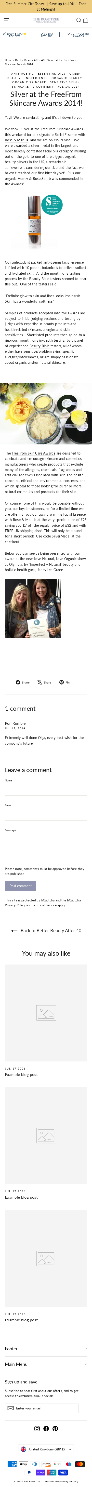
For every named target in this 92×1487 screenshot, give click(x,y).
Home (8, 60)
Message (10, 830)
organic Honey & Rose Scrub (28, 178)
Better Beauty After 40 (29, 60)
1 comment (44, 86)
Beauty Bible (39, 346)
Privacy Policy (15, 905)
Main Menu (16, 1364)
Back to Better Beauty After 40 (50, 930)
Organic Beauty (67, 78)
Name (8, 780)
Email (8, 805)
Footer (11, 1348)
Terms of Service (44, 905)
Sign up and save (21, 1381)
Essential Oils (52, 73)
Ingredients (36, 78)
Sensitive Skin (63, 82)
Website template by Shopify (61, 1481)
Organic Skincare (29, 82)
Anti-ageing (22, 73)
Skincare (20, 86)
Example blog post (21, 1074)
